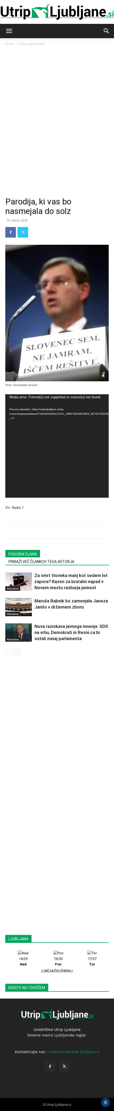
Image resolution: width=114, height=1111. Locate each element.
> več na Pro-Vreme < (57, 970)
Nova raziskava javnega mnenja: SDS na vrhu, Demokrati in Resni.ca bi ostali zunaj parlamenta (71, 632)
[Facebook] (10, 232)
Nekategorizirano (32, 43)
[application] (57, 446)
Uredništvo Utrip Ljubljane (57, 1029)
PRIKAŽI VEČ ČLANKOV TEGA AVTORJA (41, 561)
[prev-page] (8, 652)
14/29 (23, 961)
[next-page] (17, 652)
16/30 (58, 961)
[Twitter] (22, 232)
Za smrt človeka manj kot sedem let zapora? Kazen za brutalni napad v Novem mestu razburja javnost (71, 581)
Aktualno (13, 588)
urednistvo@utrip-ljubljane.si (73, 1051)
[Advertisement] (57, 137)
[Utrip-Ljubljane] (57, 12)
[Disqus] (57, 730)
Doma (9, 43)
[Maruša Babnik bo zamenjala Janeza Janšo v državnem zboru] (18, 607)
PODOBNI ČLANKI (22, 554)
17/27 (92, 961)
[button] (9, 31)
